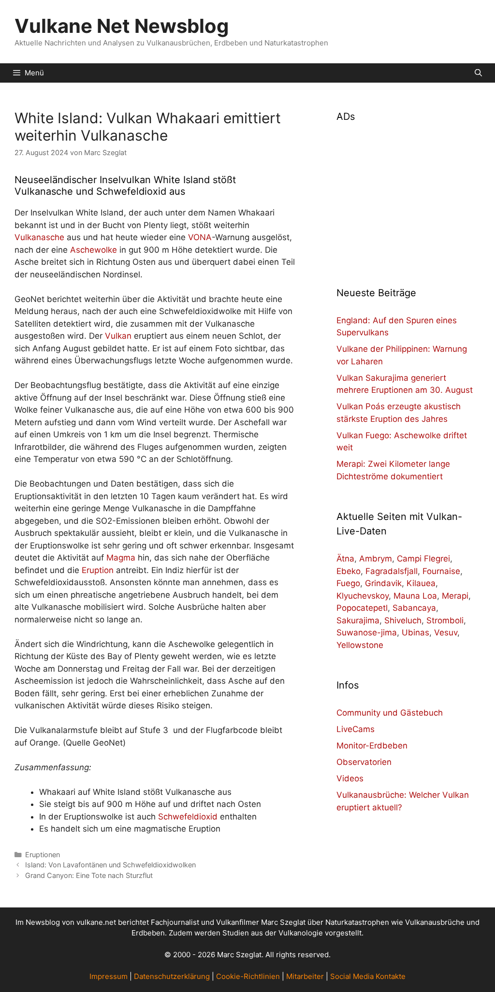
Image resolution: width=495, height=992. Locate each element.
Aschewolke (93, 250)
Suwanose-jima (366, 632)
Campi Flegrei (423, 558)
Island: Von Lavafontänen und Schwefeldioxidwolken (110, 865)
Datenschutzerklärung (172, 976)
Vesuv (445, 632)
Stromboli (445, 620)
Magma (120, 557)
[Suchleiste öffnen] (478, 73)
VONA (200, 237)
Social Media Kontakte (368, 976)
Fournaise (441, 571)
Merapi (455, 596)
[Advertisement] (408, 198)
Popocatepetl (362, 608)
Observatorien (364, 762)
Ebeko (348, 571)
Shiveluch (403, 620)
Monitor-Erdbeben (372, 745)
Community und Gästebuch (389, 713)
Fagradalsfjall (391, 571)
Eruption (98, 570)
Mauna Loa (415, 596)
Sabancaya (414, 608)
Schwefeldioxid (188, 816)
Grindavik (383, 583)
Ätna (345, 558)
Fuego (348, 583)
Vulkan (118, 336)
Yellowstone (359, 645)
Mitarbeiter (305, 976)
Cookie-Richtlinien (248, 976)
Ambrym (375, 558)
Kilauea (421, 583)
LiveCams (355, 729)
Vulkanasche (39, 237)
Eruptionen (42, 854)
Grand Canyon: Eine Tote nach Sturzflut (89, 875)
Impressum (108, 976)
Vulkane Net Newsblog (122, 26)
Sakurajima (357, 620)
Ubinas (415, 632)
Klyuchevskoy (362, 596)
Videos (350, 778)
